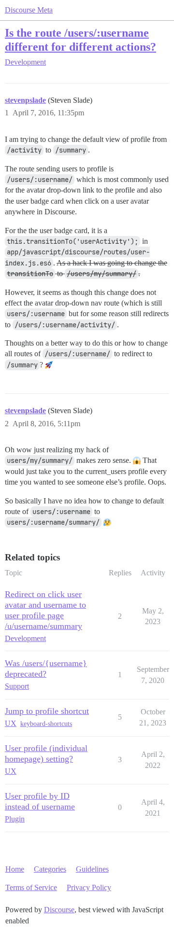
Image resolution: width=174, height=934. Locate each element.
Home (14, 869)
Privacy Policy (89, 887)
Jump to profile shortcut (47, 711)
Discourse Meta (29, 10)
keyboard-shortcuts (46, 723)
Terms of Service (31, 887)
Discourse (59, 910)
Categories (50, 869)
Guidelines (92, 869)
